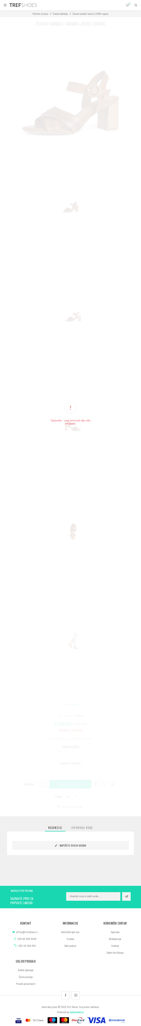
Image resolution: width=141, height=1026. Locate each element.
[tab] (55, 827)
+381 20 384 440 (27, 946)
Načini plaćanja (25, 970)
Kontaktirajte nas (70, 932)
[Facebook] (65, 995)
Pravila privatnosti (25, 984)
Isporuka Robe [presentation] (82, 828)
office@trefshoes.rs (27, 932)
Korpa (129, 3)
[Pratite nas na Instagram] (76, 995)
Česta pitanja (26, 977)
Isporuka (115, 932)
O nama (70, 939)
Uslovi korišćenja (115, 952)
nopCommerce (76, 1012)
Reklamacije (115, 939)
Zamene (115, 946)
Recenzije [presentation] (55, 828)
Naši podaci (70, 946)
